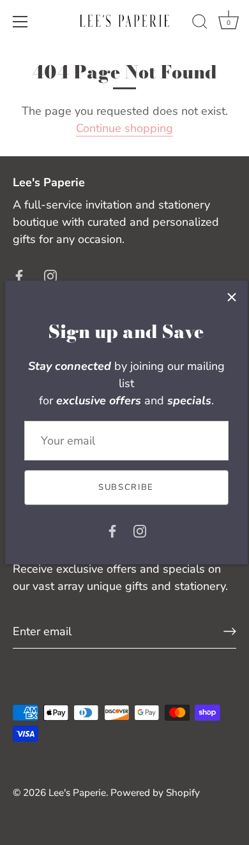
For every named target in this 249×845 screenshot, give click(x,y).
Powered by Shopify (155, 792)
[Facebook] (112, 530)
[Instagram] (139, 530)
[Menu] (20, 22)
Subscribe (126, 487)
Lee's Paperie (77, 792)
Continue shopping (124, 128)
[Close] (232, 297)
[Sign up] (229, 631)
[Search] (200, 24)
